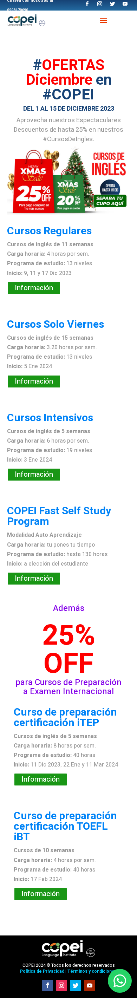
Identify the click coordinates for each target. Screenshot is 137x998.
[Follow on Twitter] (75, 985)
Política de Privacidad (42, 971)
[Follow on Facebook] (47, 985)
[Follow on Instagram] (61, 985)
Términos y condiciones (92, 971)
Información (34, 288)
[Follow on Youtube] (89, 985)
